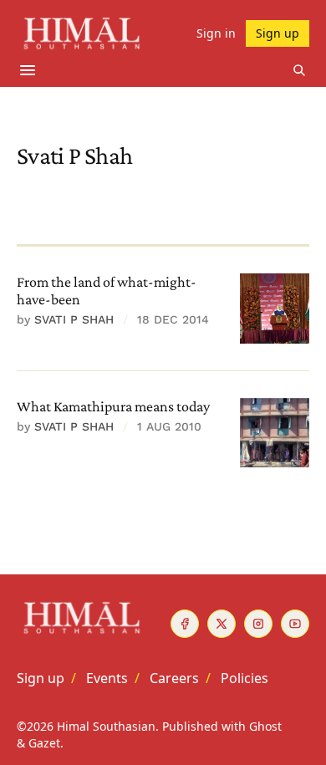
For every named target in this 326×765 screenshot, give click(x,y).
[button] (40, 678)
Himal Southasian (106, 726)
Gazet (44, 743)
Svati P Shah (74, 319)
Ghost (265, 726)
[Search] (299, 70)
